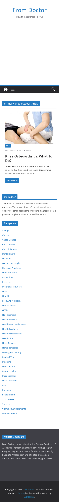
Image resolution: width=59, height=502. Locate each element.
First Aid (6, 296)
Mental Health (9, 371)
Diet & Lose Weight (11, 263)
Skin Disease (8, 399)
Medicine (6, 361)
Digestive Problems (11, 268)
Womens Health (9, 413)
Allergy (5, 230)
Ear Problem (8, 277)
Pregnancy (7, 390)
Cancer (5, 235)
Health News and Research (15, 324)
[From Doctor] (5, 89)
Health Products (10, 329)
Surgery (6, 404)
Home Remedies (10, 347)
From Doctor (29, 10)
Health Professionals (12, 333)
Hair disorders (9, 315)
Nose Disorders (9, 380)
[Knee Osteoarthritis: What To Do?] (29, 128)
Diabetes (6, 258)
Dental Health (8, 253)
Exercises (6, 282)
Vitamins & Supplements (14, 408)
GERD (5, 310)
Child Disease (8, 244)
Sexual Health (8, 394)
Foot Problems (9, 305)
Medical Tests (8, 357)
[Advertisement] (29, 54)
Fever (4, 291)
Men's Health (8, 366)
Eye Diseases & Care (12, 286)
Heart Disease (9, 343)
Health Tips (7, 338)
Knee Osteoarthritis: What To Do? (28, 158)
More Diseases (9, 376)
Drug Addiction (9, 272)
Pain (8, 146)
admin (28, 151)
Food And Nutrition (11, 300)
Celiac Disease (9, 239)
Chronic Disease (10, 249)
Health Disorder (9, 319)
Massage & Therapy (11, 352)
